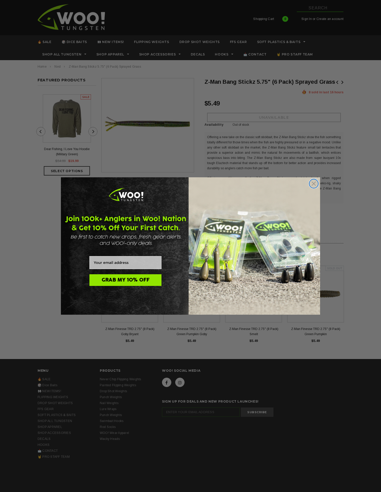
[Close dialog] (313, 183)
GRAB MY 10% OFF (126, 280)
